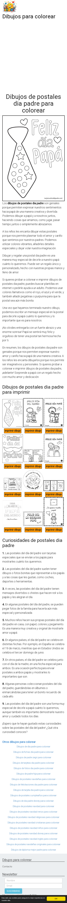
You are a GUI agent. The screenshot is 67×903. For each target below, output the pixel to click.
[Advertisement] (33, 55)
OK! (56, 898)
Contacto (7, 866)
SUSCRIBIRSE (13, 891)
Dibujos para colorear (28, 16)
